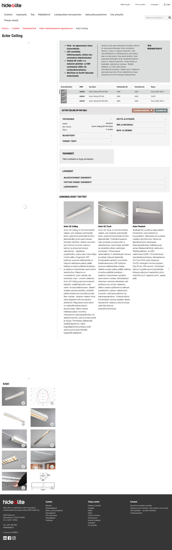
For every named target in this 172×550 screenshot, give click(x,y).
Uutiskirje (91, 508)
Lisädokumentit (71, 187)
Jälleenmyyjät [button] (125, 4)
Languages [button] (154, 4)
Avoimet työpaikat (94, 520)
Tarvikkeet (49, 520)
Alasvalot (49, 506)
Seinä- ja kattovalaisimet (54, 510)
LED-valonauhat (51, 515)
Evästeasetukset (136, 513)
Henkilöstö (91, 523)
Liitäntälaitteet (50, 518)
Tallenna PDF (161, 110)
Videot (90, 513)
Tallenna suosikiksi (141, 110)
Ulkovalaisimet (51, 513)
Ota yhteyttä (92, 525)
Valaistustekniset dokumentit (77, 178)
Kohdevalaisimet (51, 508)
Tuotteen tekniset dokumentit (78, 182)
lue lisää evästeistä (149, 510)
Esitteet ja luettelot (94, 506)
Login (168, 4)
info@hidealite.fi (8, 527)
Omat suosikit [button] (140, 4)
